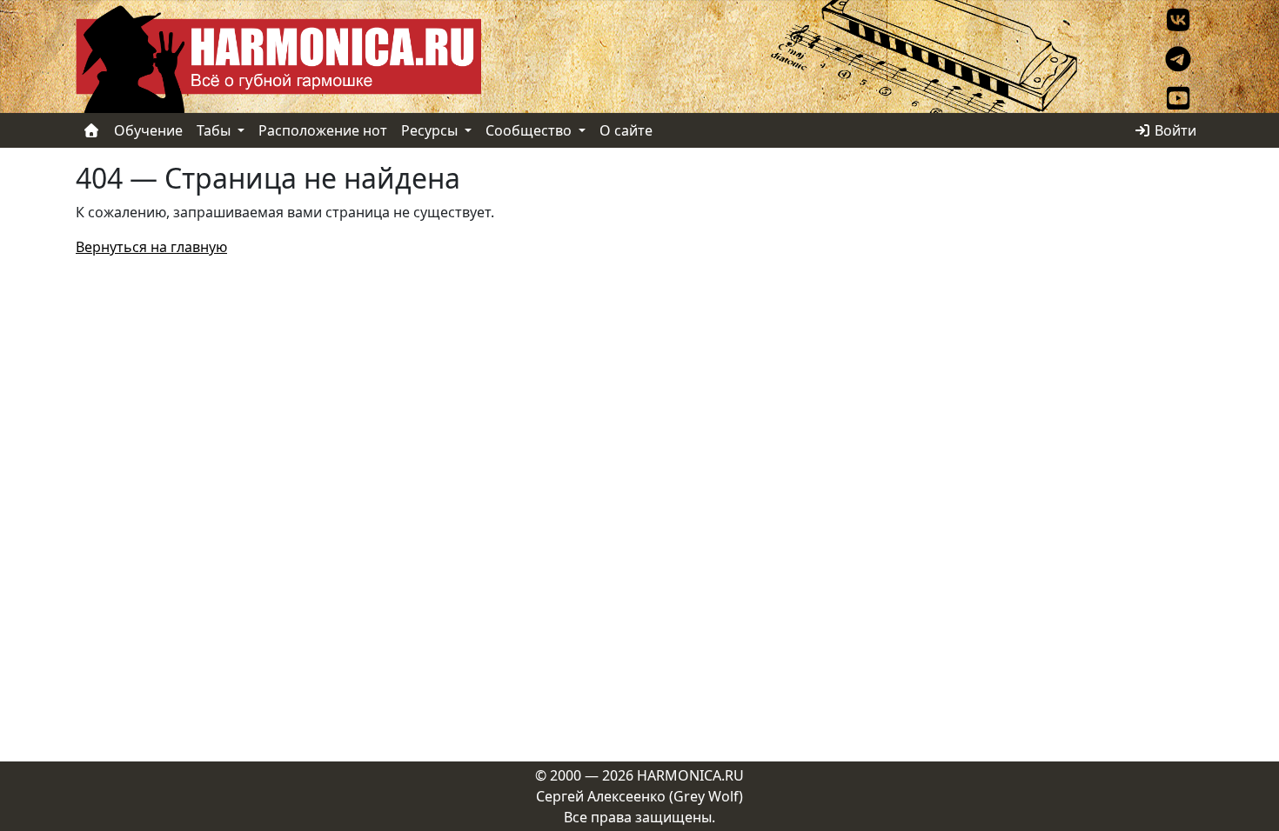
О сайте (626, 130)
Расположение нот (322, 130)
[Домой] (91, 130)
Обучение (148, 130)
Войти (1173, 130)
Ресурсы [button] (431, 130)
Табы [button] (215, 130)
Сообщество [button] (530, 130)
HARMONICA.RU (690, 775)
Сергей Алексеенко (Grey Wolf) (639, 796)
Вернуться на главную (151, 246)
